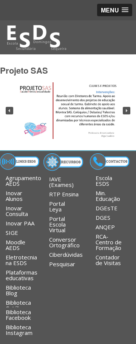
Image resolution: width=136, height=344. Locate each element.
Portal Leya (57, 206)
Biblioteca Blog (18, 290)
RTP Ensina (64, 194)
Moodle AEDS (15, 244)
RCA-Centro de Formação (109, 242)
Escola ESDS (104, 180)
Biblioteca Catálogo (18, 303)
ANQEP (105, 227)
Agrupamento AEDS (23, 180)
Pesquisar (62, 264)
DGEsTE (106, 208)
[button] (9, 110)
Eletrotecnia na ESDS (21, 260)
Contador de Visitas (108, 260)
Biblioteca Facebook (18, 314)
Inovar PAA (20, 223)
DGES (103, 217)
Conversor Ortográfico (64, 242)
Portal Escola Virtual (57, 224)
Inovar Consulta (17, 211)
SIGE (12, 232)
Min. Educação (108, 195)
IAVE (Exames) (61, 181)
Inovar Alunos (14, 195)
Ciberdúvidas (66, 254)
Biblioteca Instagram (19, 329)
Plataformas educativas (21, 275)
